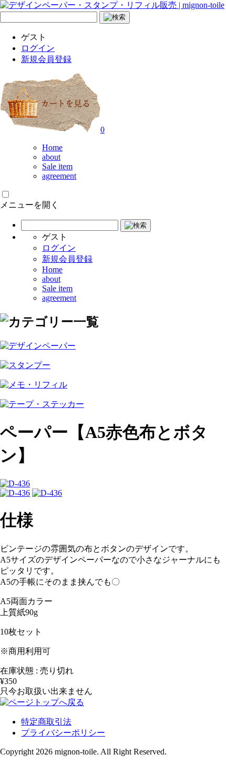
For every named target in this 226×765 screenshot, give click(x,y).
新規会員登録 (46, 59)
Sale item (57, 166)
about (51, 156)
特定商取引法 (46, 721)
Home (52, 147)
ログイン (38, 48)
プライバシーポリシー (63, 732)
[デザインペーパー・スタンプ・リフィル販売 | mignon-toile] (112, 5)
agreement (59, 175)
